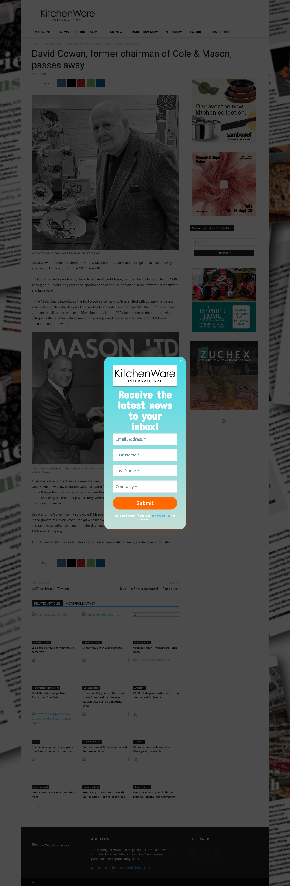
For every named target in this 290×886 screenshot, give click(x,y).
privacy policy (160, 515)
